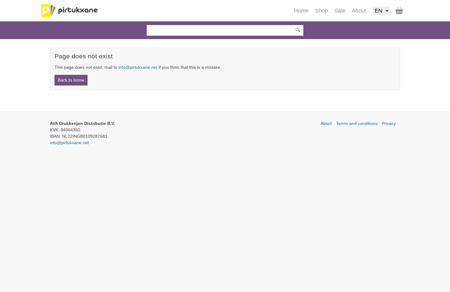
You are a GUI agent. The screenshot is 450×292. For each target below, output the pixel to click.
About (326, 123)
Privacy (389, 123)
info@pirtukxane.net (137, 67)
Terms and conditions (356, 123)
